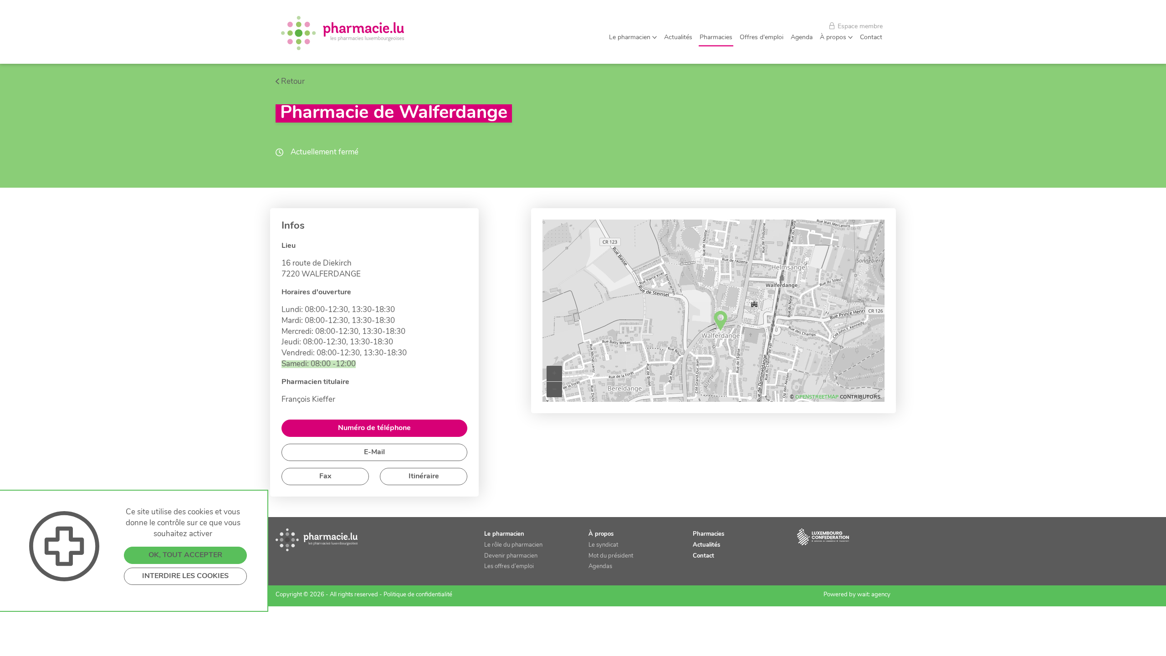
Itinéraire (424, 476)
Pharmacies (716, 37)
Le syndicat (603, 545)
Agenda (802, 37)
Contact (871, 37)
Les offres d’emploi (509, 566)
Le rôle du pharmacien (513, 545)
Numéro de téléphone (374, 428)
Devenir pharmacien (510, 556)
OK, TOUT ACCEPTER (185, 555)
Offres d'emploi (761, 37)
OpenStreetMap (817, 397)
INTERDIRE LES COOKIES (185, 576)
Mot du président (610, 556)
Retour (293, 82)
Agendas (600, 566)
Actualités (678, 37)
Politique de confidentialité (418, 595)
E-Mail (374, 452)
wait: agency (873, 595)
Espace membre (859, 26)
